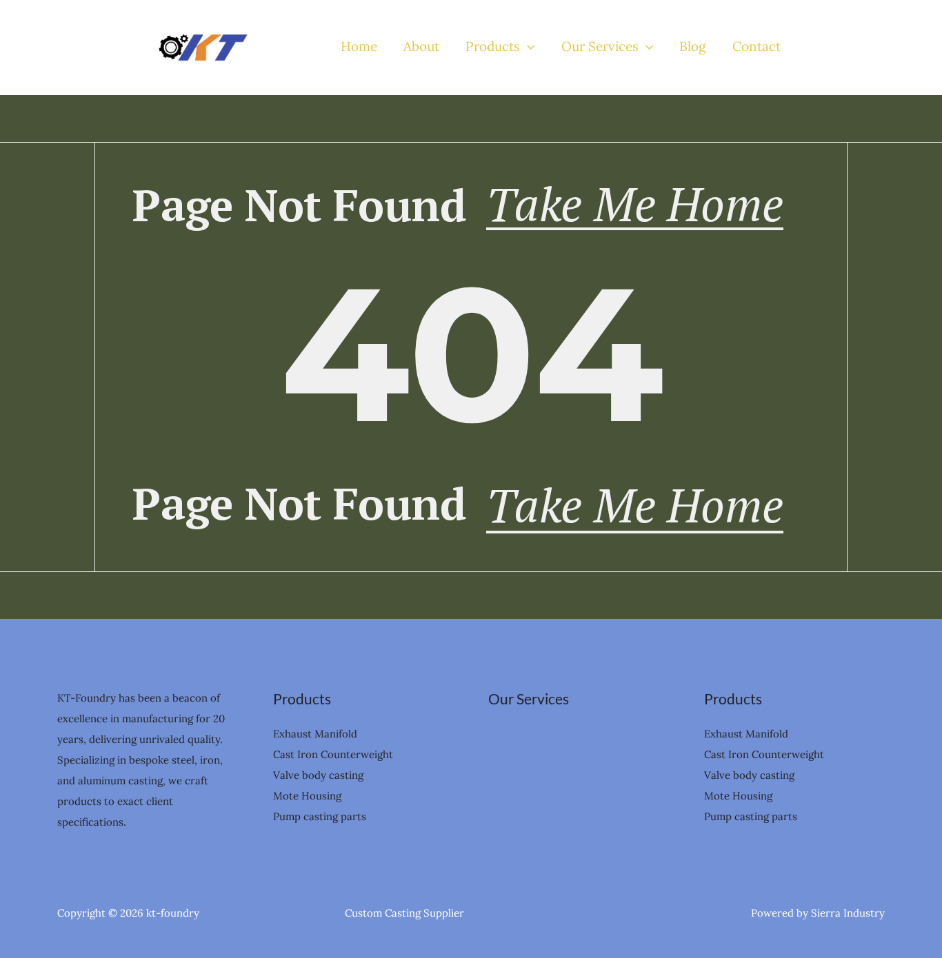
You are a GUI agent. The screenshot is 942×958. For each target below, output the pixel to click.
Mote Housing (307, 795)
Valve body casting (318, 775)
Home (359, 46)
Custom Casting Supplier (404, 912)
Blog (692, 46)
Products (492, 46)
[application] (527, 46)
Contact (756, 46)
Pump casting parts (319, 816)
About (421, 46)
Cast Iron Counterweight (333, 754)
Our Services (600, 46)
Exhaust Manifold (315, 733)
